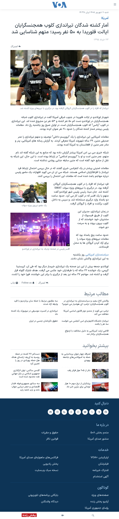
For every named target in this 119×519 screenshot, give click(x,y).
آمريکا (105, 18)
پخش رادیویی (50, 464)
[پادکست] (57, 412)
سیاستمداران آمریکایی (97, 255)
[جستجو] (93, 515)
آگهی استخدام (101, 477)
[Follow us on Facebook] (106, 412)
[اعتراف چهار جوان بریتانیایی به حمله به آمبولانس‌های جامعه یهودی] (100, 357)
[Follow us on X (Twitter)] (92, 412)
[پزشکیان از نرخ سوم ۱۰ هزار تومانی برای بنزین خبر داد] (100, 386)
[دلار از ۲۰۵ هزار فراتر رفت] (100, 373)
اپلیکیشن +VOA (100, 458)
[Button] (16, 46)
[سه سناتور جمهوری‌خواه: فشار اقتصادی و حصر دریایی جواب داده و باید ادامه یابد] (49, 386)
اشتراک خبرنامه (100, 470)
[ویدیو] (62, 515)
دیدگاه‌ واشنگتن (49, 502)
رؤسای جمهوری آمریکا (97, 508)
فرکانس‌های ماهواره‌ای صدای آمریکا (38, 458)
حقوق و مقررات (49, 432)
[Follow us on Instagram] (78, 412)
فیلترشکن (103, 464)
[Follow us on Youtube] (85, 412)
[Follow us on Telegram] (99, 412)
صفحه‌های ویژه (100, 495)
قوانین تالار (52, 439)
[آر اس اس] (64, 412)
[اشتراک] (50, 412)
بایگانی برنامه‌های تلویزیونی (43, 495)
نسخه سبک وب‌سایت (46, 470)
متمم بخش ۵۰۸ (99, 432)
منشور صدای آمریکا (98, 439)
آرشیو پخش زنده (99, 502)
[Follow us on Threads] (71, 412)
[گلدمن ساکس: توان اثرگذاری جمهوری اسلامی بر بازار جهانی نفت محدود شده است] (49, 373)
